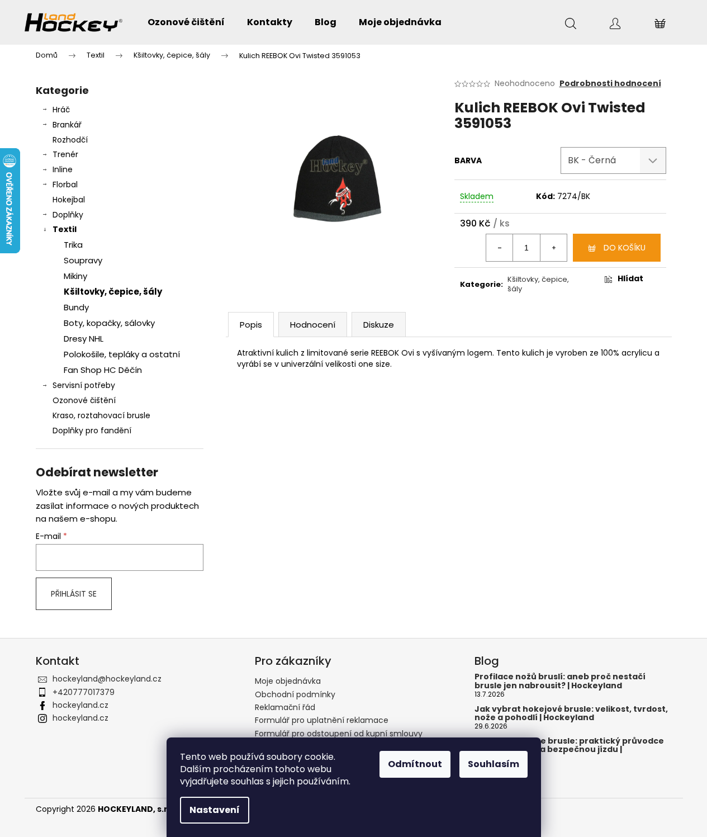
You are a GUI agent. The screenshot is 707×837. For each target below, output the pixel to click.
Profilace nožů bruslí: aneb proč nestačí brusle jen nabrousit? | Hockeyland (560, 681)
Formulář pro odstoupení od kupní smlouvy (339, 733)
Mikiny (75, 276)
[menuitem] (186, 22)
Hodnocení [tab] (312, 324)
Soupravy (83, 260)
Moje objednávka (288, 681)
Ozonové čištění (84, 400)
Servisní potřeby (84, 385)
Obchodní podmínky (295, 694)
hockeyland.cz (80, 705)
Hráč (61, 109)
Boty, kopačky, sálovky (109, 323)
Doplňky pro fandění (92, 430)
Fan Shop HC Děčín (103, 370)
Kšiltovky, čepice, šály (113, 291)
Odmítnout (415, 764)
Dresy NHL (83, 338)
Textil (65, 229)
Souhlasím (493, 764)
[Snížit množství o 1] (499, 247)
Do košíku (625, 247)
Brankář (67, 124)
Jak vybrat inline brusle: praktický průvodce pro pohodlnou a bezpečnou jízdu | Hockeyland (569, 750)
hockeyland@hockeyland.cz (107, 678)
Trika (73, 244)
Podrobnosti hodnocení (610, 83)
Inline (63, 169)
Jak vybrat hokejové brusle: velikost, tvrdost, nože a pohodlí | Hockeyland (571, 713)
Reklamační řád (285, 707)
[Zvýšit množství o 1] (553, 247)
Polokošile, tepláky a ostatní (122, 354)
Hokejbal (69, 199)
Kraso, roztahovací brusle (101, 415)
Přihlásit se (74, 593)
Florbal (65, 184)
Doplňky (68, 214)
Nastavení (214, 809)
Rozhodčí (70, 139)
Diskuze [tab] (378, 324)
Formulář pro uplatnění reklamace (321, 720)
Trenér (65, 154)
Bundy (76, 307)
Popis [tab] (251, 324)
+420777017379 (84, 692)
